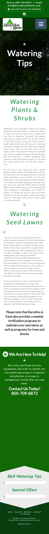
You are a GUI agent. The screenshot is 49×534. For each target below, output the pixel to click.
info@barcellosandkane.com (24, 5)
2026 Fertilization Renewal (25, 9)
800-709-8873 (23, 2)
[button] (41, 24)
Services (27, 512)
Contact (37, 512)
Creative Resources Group (29, 520)
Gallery (18, 512)
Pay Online (25, 514)
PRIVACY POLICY (24, 524)
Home (10, 512)
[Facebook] (24, 14)
